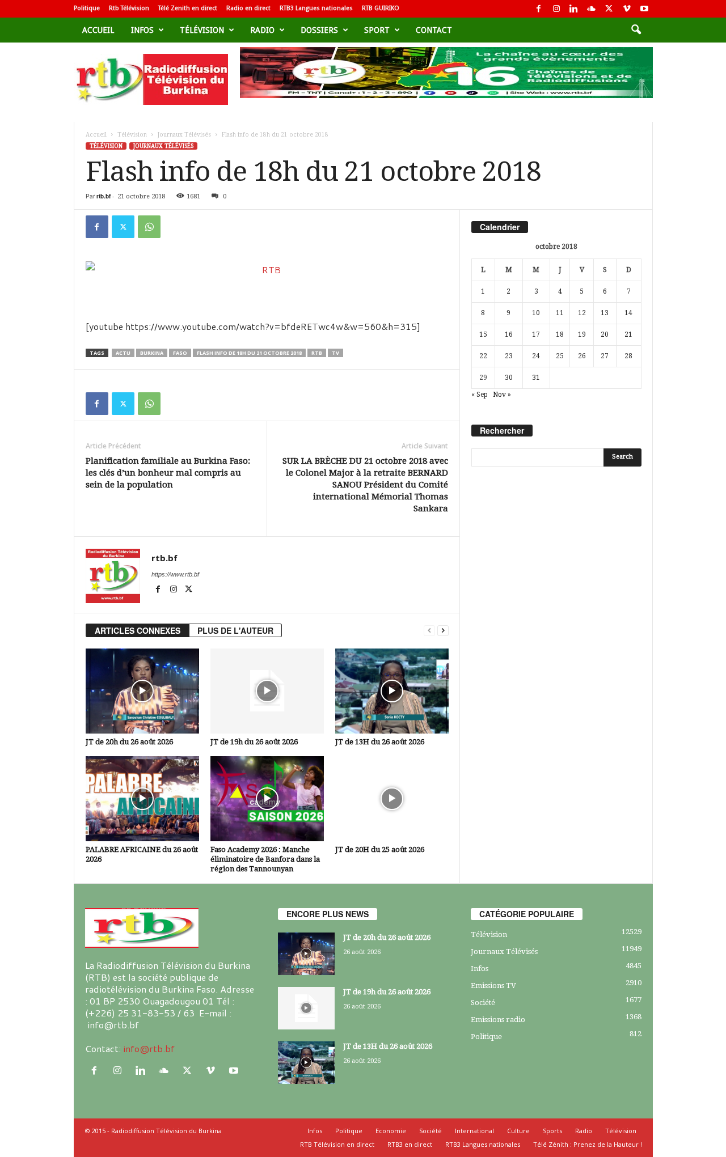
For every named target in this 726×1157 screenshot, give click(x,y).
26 (582, 356)
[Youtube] (644, 9)
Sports (552, 1130)
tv (335, 353)
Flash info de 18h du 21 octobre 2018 (249, 353)
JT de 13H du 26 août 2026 (379, 742)
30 (509, 378)
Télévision (202, 30)
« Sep (479, 395)
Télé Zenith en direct (187, 8)
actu (123, 353)
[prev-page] (429, 631)
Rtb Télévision (129, 8)
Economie (390, 1130)
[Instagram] (556, 9)
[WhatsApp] (149, 226)
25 (560, 356)
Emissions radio (498, 1019)
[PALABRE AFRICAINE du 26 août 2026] (142, 798)
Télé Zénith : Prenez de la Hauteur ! (587, 1144)
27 (605, 356)
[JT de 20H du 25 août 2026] (392, 798)
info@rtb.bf (149, 1048)
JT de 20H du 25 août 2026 (379, 849)
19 (582, 334)
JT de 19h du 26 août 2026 (254, 742)
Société (483, 1002)
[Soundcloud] (591, 9)
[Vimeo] (627, 9)
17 (536, 334)
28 (628, 356)
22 (483, 356)
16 (509, 334)
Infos (142, 30)
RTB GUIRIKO (380, 8)
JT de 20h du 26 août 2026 (129, 742)
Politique (87, 8)
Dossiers (319, 30)
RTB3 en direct (409, 1144)
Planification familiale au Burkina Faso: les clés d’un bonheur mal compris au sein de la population (168, 473)
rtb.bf (103, 196)
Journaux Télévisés (184, 135)
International (474, 1130)
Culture (518, 1130)
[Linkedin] (574, 9)
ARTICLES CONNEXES (137, 630)
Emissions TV (493, 985)
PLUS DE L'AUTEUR (235, 630)
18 (560, 334)
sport (377, 30)
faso (180, 353)
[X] (609, 9)
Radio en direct (248, 8)
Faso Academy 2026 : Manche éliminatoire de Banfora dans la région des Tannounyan (265, 859)
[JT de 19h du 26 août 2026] (267, 691)
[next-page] (443, 631)
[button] (635, 30)
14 (628, 313)
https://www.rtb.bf (175, 574)
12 (582, 313)
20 (605, 334)
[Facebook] (539, 9)
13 (605, 313)
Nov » (502, 395)
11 (560, 313)
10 (536, 313)
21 (628, 334)
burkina (151, 353)
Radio (262, 30)
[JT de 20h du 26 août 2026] (142, 691)
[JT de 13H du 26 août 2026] (392, 691)
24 (536, 356)
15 (483, 334)
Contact (434, 30)
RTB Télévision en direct (337, 1144)
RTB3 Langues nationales (316, 8)
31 (536, 378)
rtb (316, 353)
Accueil (98, 30)
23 (509, 356)
